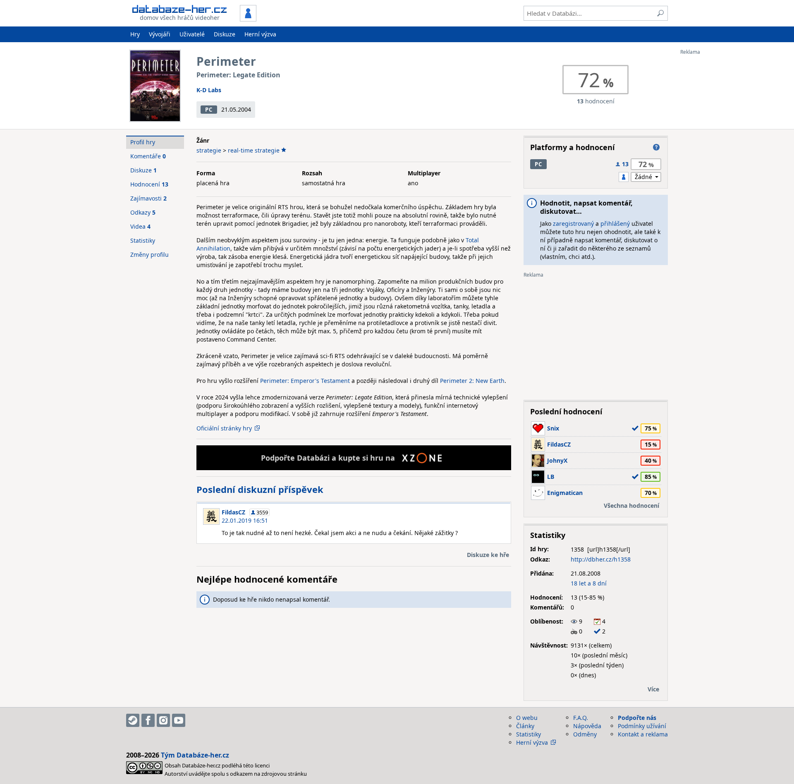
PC (208, 109)
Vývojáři (159, 34)
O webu (527, 718)
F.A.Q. (580, 718)
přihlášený (615, 223)
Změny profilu (149, 254)
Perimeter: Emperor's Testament (305, 381)
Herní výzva (260, 34)
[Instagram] (163, 720)
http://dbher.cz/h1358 (601, 559)
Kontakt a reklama (643, 734)
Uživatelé (192, 34)
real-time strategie (254, 150)
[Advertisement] (713, 179)
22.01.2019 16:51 (245, 520)
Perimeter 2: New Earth (472, 381)
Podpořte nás (637, 718)
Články (525, 726)
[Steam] (132, 720)
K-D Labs (208, 90)
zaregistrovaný (573, 223)
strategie (208, 150)
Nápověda (587, 726)
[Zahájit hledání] (660, 13)
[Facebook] (148, 720)
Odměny (585, 734)
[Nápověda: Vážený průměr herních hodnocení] (656, 147)
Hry (135, 34)
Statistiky (142, 240)
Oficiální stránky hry (224, 428)
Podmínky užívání (642, 726)
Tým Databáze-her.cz (195, 755)
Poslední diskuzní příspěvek (259, 489)
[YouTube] (178, 720)
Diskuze (224, 34)
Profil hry (142, 142)
